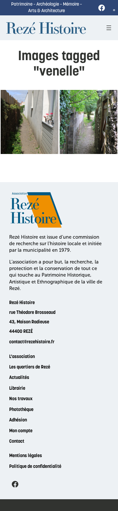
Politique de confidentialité (35, 466)
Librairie (17, 388)
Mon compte (20, 431)
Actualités (19, 377)
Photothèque (21, 409)
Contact (16, 441)
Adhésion (18, 420)
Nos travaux (20, 399)
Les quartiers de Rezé (29, 367)
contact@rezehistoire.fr (31, 342)
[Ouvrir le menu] (109, 28)
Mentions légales (25, 455)
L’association (22, 356)
